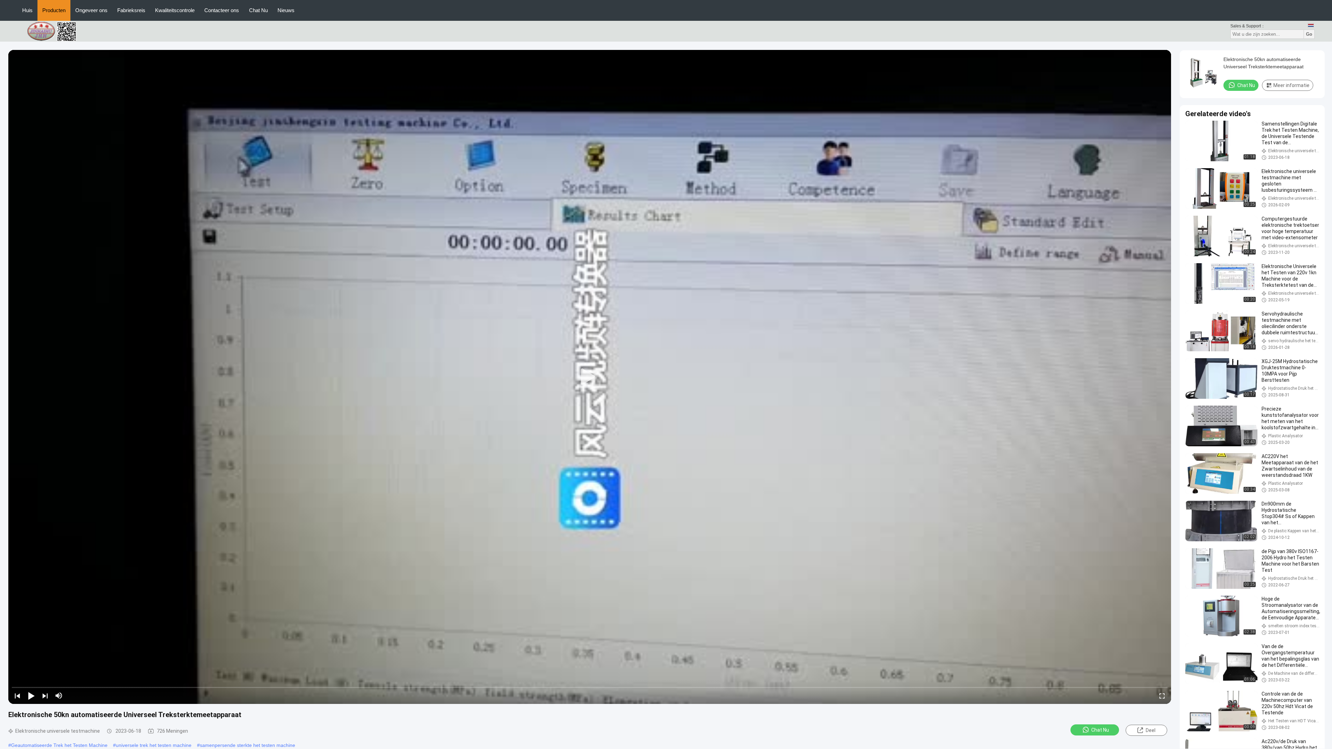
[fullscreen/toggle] (1162, 695)
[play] (589, 377)
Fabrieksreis (131, 10)
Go (1309, 34)
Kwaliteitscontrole (175, 10)
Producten (54, 10)
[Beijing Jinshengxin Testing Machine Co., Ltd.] (55, 30)
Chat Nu (258, 10)
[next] (45, 695)
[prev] (17, 695)
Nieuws (286, 10)
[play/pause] (31, 695)
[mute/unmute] (59, 695)
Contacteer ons (221, 10)
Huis (27, 10)
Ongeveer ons (91, 10)
